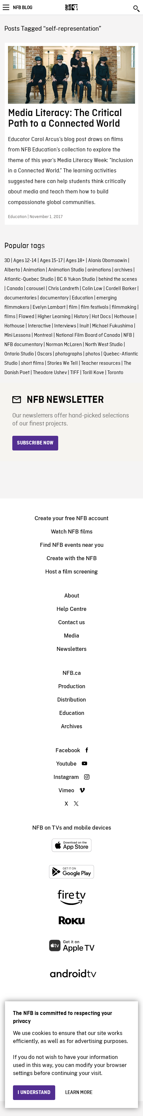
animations (99, 270)
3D (7, 260)
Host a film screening (71, 572)
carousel (35, 288)
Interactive (39, 326)
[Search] (137, 8)
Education (82, 298)
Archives (71, 726)
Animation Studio (66, 270)
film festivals (94, 307)
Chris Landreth (63, 288)
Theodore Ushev (50, 372)
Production (71, 686)
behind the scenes (117, 279)
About (71, 596)
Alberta (12, 270)
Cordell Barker (121, 288)
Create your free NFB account (71, 518)
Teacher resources (100, 363)
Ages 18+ (75, 260)
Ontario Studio (19, 354)
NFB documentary (23, 344)
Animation (34, 270)
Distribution (71, 700)
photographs (68, 354)
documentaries (20, 298)
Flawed (26, 316)
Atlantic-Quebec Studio (29, 279)
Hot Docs (101, 316)
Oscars (44, 354)
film (73, 307)
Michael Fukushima (112, 326)
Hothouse (124, 316)
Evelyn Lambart (49, 307)
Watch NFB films (71, 531)
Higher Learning (54, 316)
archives (123, 270)
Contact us (71, 622)
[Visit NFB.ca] (83, 7)
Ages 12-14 (25, 260)
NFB (127, 335)
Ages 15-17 (51, 260)
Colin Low (92, 288)
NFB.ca (72, 673)
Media (71, 636)
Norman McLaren (64, 344)
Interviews (65, 326)
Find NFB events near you (71, 545)
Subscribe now (35, 443)
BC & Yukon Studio (76, 279)
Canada (15, 288)
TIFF (74, 372)
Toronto (115, 372)
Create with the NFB (72, 558)
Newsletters (71, 649)
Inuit (84, 326)
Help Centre (71, 609)
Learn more (78, 1092)
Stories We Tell (62, 363)
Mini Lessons (17, 335)
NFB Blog (22, 8)
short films (32, 363)
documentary (54, 298)
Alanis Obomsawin (107, 260)
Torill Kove (93, 372)
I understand (34, 1092)
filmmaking (124, 307)
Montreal (43, 335)
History (81, 316)
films (9, 316)
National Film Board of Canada (88, 335)
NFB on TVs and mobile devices (71, 828)
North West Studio (104, 344)
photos (92, 354)
